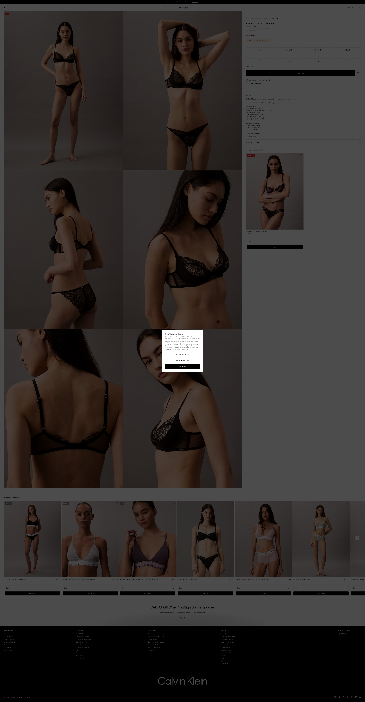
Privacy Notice (183, 349)
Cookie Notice (171, 349)
